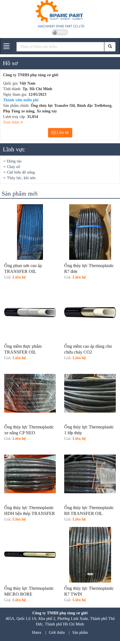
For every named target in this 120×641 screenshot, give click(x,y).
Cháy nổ (13, 167)
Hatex (36, 632)
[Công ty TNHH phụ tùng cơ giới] (60, 14)
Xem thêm (12, 122)
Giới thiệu (57, 632)
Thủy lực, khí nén (21, 178)
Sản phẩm (80, 632)
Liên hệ (62, 132)
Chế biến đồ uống (21, 172)
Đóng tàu (14, 161)
